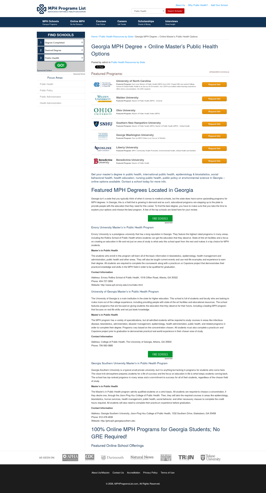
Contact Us (118, 472)
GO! (60, 65)
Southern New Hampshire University (138, 122)
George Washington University (135, 135)
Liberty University (127, 147)
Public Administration (50, 96)
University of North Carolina (133, 81)
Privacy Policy (150, 472)
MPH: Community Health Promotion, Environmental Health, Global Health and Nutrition (164, 151)
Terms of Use (167, 472)
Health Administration (50, 102)
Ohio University (125, 110)
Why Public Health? (198, 5)
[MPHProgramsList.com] (61, 8)
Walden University (127, 97)
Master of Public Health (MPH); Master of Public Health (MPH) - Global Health (161, 126)
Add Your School (219, 5)
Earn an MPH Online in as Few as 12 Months (148, 138)
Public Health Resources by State (116, 36)
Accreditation (133, 472)
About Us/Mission (100, 472)
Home (94, 36)
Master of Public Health (140, 163)
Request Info (214, 84)
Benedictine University (130, 159)
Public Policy (46, 90)
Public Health (46, 84)
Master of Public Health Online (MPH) (146, 113)
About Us (180, 5)
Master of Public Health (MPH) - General (147, 101)
